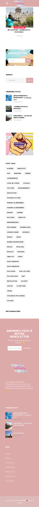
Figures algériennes (15, 208)
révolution (12, 281)
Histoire (10, 217)
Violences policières (16, 296)
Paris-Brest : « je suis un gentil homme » (22, 117)
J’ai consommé (10, 463)
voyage (10, 301)
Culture (10, 188)
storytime (21, 286)
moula (9, 247)
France (10, 213)
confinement (12, 178)
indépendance (13, 222)
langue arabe (13, 232)
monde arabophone (15, 242)
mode (18, 237)
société (24, 281)
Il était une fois (10, 472)
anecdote (21, 169)
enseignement (24, 188)
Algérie (10, 169)
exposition (11, 193)
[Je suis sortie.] (8, 434)
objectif (10, 257)
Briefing (8, 458)
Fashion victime (10, 467)
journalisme (25, 227)
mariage (26, 232)
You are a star (9, 481)
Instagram (11, 227)
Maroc (9, 237)
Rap (23, 276)
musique (20, 252)
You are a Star (19, 27)
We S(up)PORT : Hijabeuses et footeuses (19, 31)
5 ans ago (19, 36)
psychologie (12, 276)
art (8, 173)
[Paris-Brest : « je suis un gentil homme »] (9, 118)
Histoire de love (10, 476)
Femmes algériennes (15, 203)
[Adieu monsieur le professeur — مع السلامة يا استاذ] (9, 98)
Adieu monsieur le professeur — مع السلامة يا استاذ (22, 98)
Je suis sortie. (18, 433)
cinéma (28, 173)
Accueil (7, 454)
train (9, 291)
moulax (10, 252)
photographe (13, 262)
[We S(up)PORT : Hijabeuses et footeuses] (19, 23)
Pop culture (24, 271)
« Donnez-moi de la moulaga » (20, 108)
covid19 (26, 183)
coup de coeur (13, 183)
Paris (20, 257)
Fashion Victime (13, 198)
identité (21, 217)
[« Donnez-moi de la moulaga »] (9, 109)
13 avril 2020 (17, 102)
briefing (17, 173)
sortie (10, 286)
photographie (13, 266)
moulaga (20, 247)
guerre (20, 213)
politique (11, 271)
